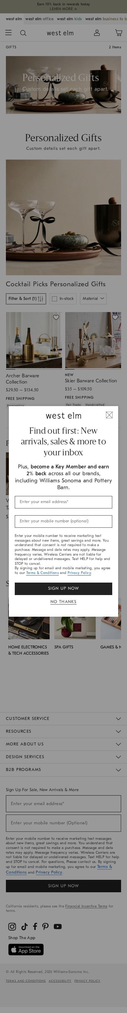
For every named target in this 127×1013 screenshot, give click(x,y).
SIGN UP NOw (63, 588)
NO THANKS (64, 601)
